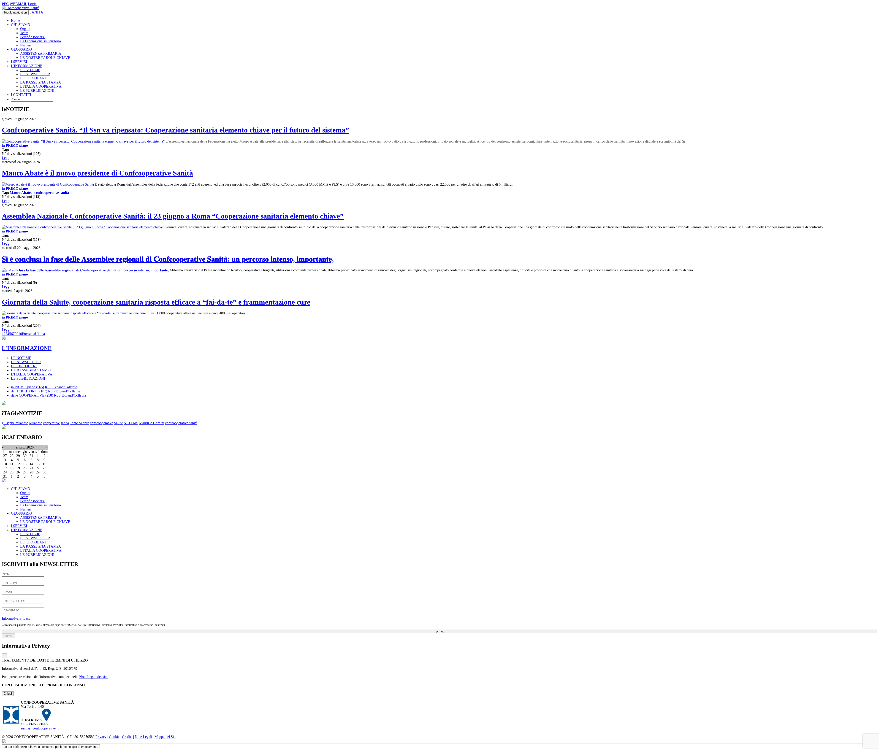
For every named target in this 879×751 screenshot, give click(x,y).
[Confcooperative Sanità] (20, 8)
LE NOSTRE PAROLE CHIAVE (45, 57)
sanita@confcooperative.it (39, 728)
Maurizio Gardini (151, 423)
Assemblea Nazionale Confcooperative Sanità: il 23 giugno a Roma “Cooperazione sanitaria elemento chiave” (173, 216)
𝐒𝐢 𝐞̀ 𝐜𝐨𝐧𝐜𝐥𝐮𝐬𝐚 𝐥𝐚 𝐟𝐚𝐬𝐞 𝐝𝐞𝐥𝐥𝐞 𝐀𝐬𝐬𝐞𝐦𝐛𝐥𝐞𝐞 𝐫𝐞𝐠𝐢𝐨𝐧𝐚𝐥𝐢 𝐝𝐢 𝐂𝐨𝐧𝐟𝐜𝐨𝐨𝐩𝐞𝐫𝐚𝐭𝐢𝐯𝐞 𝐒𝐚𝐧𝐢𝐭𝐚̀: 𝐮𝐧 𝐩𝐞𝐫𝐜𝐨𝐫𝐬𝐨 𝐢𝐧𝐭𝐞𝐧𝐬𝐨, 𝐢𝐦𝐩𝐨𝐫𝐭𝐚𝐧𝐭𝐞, (168, 259)
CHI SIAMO (20, 25)
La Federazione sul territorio (40, 41)
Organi (25, 29)
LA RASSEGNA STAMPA (40, 82)
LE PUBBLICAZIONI (37, 90)
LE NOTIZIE (30, 70)
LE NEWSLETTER (35, 74)
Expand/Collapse (64, 387)
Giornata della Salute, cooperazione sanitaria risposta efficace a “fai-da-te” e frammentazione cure (156, 302)
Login (32, 4)
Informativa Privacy (16, 618)
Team (24, 33)
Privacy (100, 737)
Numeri (25, 45)
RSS (48, 387)
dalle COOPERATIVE (32, 395)
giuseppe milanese (15, 423)
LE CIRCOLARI (33, 78)
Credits (127, 737)
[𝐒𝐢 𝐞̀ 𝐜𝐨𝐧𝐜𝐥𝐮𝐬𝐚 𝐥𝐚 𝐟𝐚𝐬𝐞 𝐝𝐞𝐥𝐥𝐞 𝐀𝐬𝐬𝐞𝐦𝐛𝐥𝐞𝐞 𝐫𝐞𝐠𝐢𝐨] (85, 270)
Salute (118, 423)
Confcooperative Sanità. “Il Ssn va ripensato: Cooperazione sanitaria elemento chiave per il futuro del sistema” (175, 130)
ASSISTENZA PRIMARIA (40, 53)
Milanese (35, 423)
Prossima (28, 334)
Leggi (6, 158)
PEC (5, 4)
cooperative (51, 423)
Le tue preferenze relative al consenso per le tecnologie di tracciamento (51, 746)
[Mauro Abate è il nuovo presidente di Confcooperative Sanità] (48, 184)
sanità (65, 423)
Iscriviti (439, 631)
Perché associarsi (32, 37)
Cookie (114, 737)
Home (15, 20)
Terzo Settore (79, 423)
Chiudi (8, 693)
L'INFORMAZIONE (26, 66)
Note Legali (143, 737)
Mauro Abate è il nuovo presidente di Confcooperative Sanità (97, 173)
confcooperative (101, 423)
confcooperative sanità (51, 193)
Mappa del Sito (165, 737)
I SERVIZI (19, 62)
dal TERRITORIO (29, 391)
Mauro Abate (20, 193)
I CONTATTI (21, 95)
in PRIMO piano (15, 145)
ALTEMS (131, 423)
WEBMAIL (18, 4)
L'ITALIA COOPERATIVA (41, 86)
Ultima (40, 334)
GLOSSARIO (21, 49)
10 (20, 334)
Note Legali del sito (93, 677)
